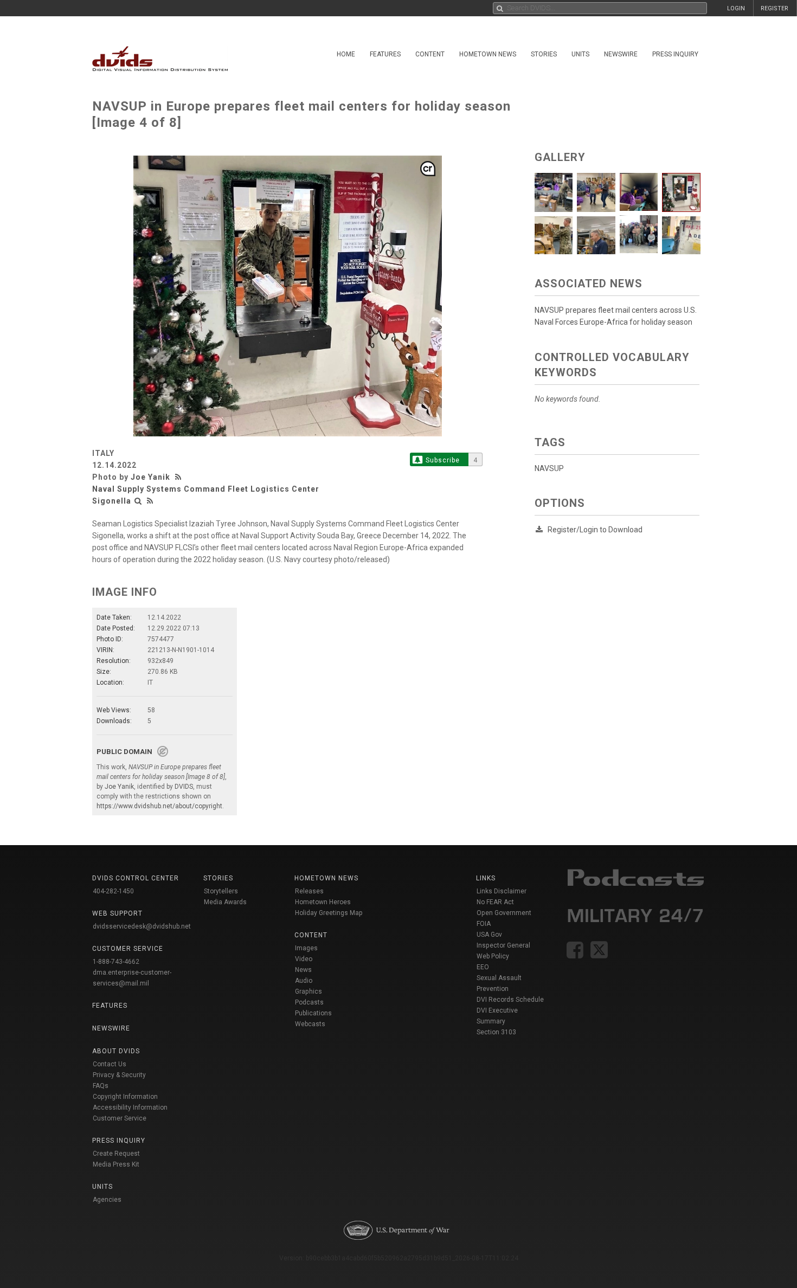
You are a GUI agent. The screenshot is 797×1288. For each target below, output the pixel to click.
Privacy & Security (119, 1075)
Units (580, 54)
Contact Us (109, 1064)
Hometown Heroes (323, 902)
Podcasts (309, 1002)
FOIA (484, 924)
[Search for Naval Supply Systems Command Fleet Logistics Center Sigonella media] (138, 501)
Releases (309, 891)
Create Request (116, 1153)
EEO (483, 967)
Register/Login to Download (595, 529)
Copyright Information (125, 1096)
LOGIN (736, 8)
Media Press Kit (116, 1164)
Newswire (621, 54)
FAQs (100, 1086)
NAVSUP (549, 468)
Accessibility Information (130, 1107)
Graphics (308, 991)
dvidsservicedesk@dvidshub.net (142, 926)
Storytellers (221, 891)
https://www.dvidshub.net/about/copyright (159, 806)
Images (306, 948)
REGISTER (774, 8)
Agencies (107, 1199)
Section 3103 (496, 1032)
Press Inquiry (675, 54)
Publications (313, 1013)
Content (430, 54)
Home (346, 54)
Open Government (504, 913)
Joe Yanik (150, 477)
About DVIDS (116, 1051)
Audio (303, 980)
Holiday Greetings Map (329, 913)
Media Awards (225, 902)
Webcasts (310, 1024)
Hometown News (487, 54)
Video (303, 959)
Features (385, 54)
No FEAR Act (495, 902)
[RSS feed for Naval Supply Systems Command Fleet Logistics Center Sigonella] (150, 501)
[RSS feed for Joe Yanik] (179, 477)
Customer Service (119, 1118)
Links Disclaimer (501, 891)
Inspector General (503, 945)
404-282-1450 (113, 891)
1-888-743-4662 (116, 961)
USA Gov (489, 934)
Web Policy (493, 956)
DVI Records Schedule (510, 999)
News (303, 970)
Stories (544, 54)
